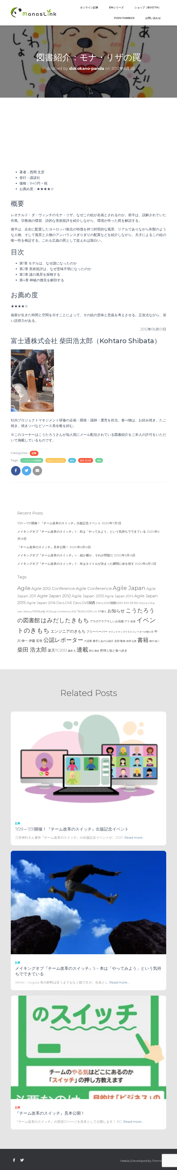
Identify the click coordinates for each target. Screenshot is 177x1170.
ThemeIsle (159, 1160)
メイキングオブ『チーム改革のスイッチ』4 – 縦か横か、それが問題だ (65, 555)
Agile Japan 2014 (119, 596)
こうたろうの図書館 (31, 460)
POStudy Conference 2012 (61, 611)
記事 (34, 453)
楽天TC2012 (57, 650)
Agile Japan (129, 588)
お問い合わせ (153, 18)
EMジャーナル (147, 603)
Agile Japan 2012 (54, 595)
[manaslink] (34, 12)
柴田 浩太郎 (85, 460)
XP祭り (102, 611)
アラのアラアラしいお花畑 (107, 621)
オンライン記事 (89, 7)
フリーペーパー (96, 631)
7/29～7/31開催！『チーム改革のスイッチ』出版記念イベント (59, 523)
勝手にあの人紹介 (103, 641)
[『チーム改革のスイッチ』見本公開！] (88, 1047)
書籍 (72, 460)
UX (95, 611)
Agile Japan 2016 (41, 603)
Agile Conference (94, 588)
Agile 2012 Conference (53, 588)
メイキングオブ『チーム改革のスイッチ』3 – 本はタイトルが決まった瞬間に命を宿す (75, 564)
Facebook (14, 1160)
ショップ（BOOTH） (147, 7)
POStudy (39, 611)
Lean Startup (24, 611)
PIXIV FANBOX (124, 18)
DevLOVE (64, 603)
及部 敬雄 (119, 641)
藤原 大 (72, 650)
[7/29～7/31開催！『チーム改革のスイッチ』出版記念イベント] (88, 763)
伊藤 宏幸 (36, 641)
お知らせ (116, 610)
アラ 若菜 (130, 621)
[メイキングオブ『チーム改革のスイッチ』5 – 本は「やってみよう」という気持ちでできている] (88, 902)
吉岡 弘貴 (131, 641)
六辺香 (88, 641)
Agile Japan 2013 (88, 596)
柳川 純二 (154, 641)
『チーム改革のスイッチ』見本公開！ (43, 547)
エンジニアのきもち (68, 631)
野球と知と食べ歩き (113, 650)
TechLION (85, 611)
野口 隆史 (94, 650)
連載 (99, 460)
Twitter (22, 1160)
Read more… (134, 837)
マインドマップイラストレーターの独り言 (130, 631)
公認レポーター (63, 640)
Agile (23, 588)
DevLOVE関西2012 (109, 603)
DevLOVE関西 (84, 603)
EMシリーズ (116, 7)
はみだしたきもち (55, 460)
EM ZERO (131, 603)
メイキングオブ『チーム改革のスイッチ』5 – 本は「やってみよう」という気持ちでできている (81, 531)
